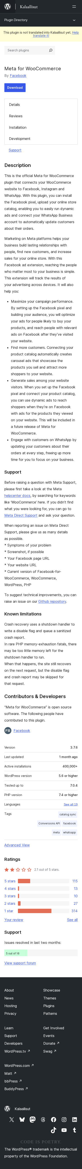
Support (15, 150)
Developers (13, 1043)
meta (56, 832)
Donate (51, 1043)
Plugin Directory (16, 20)
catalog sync (67, 814)
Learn (8, 1028)
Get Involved (53, 1028)
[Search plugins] (50, 50)
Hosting (10, 1006)
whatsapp (69, 832)
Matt (10, 1073)
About (9, 990)
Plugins (48, 1006)
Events (48, 1035)
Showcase (51, 990)
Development (19, 138)
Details (14, 104)
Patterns (50, 1013)
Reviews (16, 116)
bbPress (13, 1081)
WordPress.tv (17, 1051)
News (9, 998)
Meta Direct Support (20, 515)
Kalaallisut (22, 1109)
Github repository (52, 601)
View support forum (20, 963)
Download (15, 87)
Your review (13, 919)
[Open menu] (75, 6)
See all (72, 919)
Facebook (18, 75)
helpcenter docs (17, 495)
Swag (50, 1051)
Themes (49, 998)
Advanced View (17, 845)
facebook (69, 823)
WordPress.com (19, 1065)
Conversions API (49, 823)
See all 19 (71, 804)
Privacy (10, 1013)
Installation (17, 127)
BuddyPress (16, 1089)
